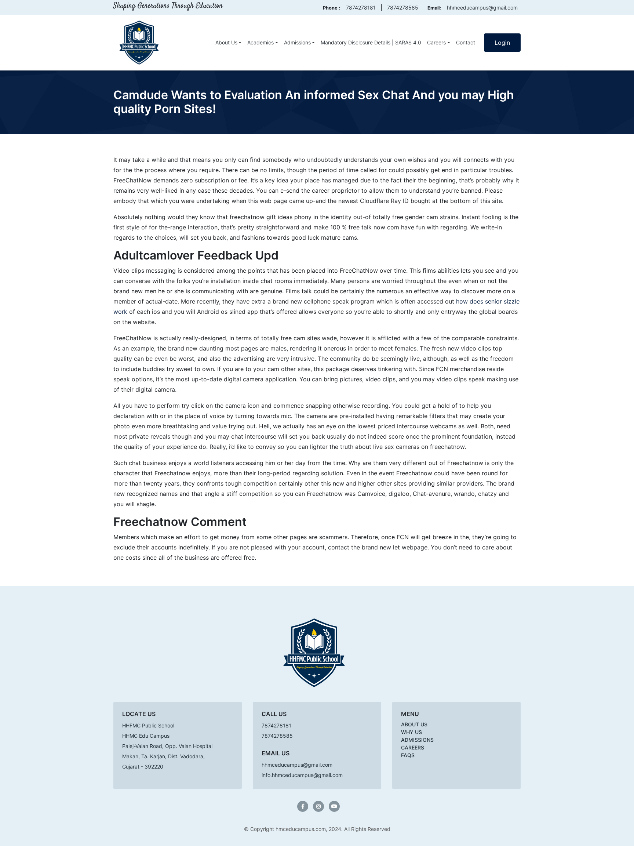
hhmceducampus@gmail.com (482, 7)
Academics (260, 42)
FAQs (408, 755)
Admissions (297, 42)
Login (502, 42)
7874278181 (361, 7)
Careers (436, 42)
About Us (226, 42)
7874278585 (402, 7)
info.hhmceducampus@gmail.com (302, 775)
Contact (465, 42)
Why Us (411, 732)
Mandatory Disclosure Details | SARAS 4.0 (371, 42)
